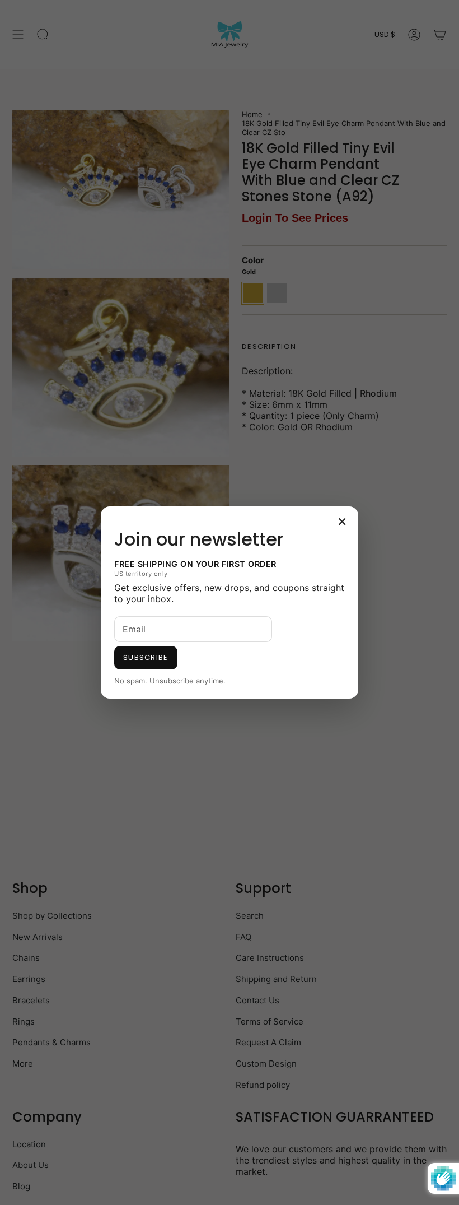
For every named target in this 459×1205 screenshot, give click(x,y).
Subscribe (145, 657)
